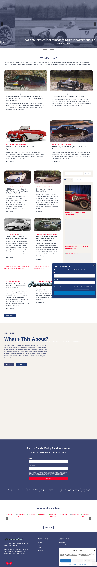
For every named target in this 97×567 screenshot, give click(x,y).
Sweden (50, 281)
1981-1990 (54, 144)
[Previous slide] (2, 24)
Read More (10, 113)
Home (18, 341)
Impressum (84, 564)
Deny (77, 560)
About (40, 545)
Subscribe (48, 478)
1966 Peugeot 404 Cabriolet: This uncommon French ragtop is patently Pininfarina (17, 191)
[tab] (43, 49)
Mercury (44, 186)
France (14, 186)
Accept (65, 560)
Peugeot (22, 186)
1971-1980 (8, 281)
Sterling (68, 144)
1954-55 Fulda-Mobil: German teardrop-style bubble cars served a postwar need (46, 238)
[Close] (94, 265)
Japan (16, 144)
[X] (10, 563)
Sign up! (74, 293)
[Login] (92, 2)
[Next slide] (95, 24)
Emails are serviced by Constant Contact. (56, 474)
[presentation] (25, 80)
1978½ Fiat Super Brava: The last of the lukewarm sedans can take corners (16, 286)
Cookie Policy (72, 564)
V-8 (22, 94)
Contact (40, 550)
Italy (19, 281)
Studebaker (64, 94)
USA (19, 94)
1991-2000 (38, 281)
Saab (46, 281)
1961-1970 (8, 144)
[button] (94, 550)
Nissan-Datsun (23, 144)
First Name (32, 465)
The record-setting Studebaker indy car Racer (68, 96)
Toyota (21, 234)
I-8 (59, 94)
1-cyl (37, 234)
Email (30, 458)
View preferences (89, 560)
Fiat (13, 281)
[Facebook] (7, 563)
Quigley (15, 94)
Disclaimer (62, 542)
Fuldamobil (49, 234)
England (60, 144)
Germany (55, 234)
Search (87, 173)
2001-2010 (9, 94)
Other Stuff (76, 341)
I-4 (13, 144)
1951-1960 (38, 186)
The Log (40, 547)
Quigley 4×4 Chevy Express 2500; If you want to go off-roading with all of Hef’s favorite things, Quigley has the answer (25, 98)
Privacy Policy (78, 564)
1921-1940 (54, 94)
